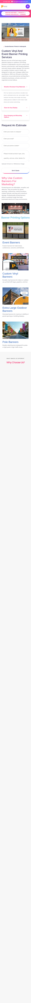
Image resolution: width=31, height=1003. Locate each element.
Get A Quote (15, 170)
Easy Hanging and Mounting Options (13, 116)
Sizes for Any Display (10, 107)
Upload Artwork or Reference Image (13, 164)
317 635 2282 (6, 1)
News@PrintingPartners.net (20, 1)
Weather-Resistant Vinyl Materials (14, 86)
